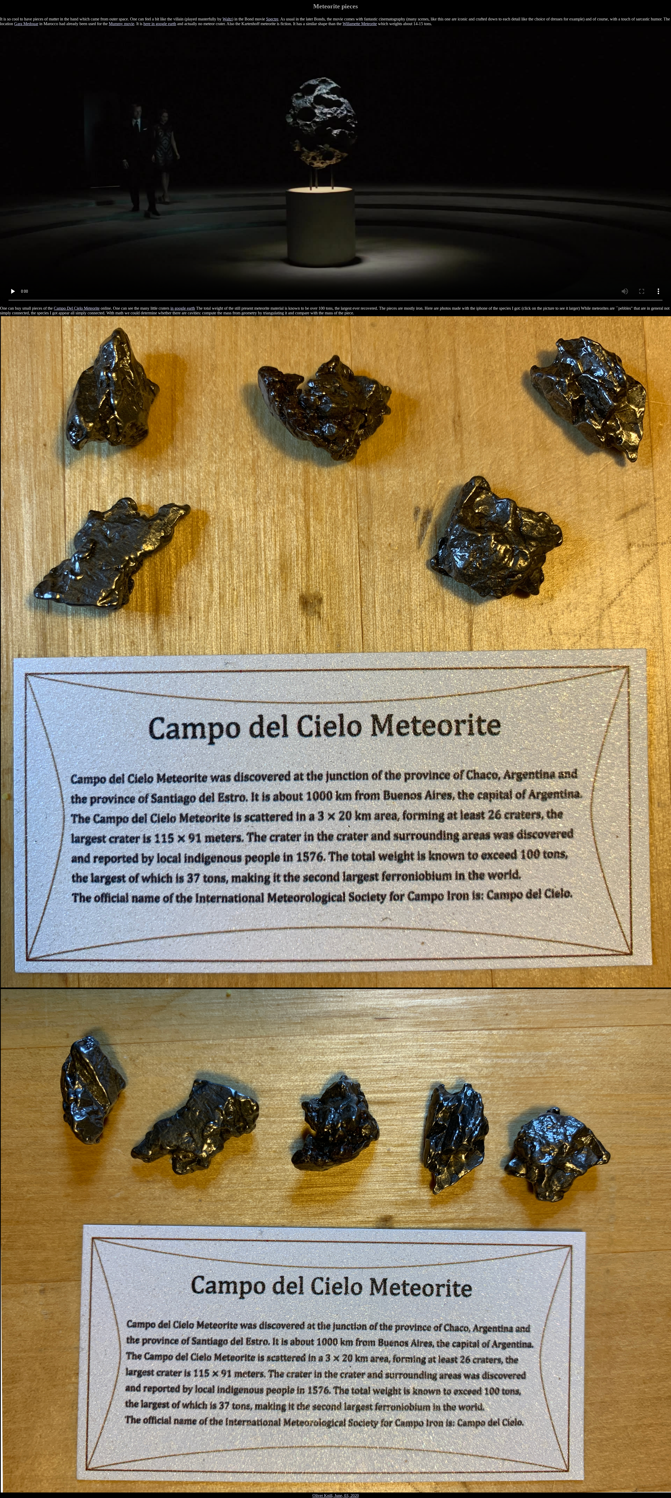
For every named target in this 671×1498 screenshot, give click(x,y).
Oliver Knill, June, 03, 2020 (335, 1495)
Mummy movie (121, 24)
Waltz (227, 19)
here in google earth (159, 24)
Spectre (272, 19)
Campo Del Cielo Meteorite (77, 308)
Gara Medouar (26, 24)
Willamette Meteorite (360, 24)
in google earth (182, 308)
